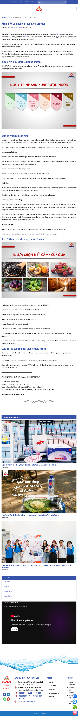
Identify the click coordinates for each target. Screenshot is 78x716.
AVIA (58, 34)
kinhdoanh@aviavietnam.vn (26, 701)
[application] (39, 623)
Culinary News (8, 591)
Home (3, 17)
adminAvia (19, 27)
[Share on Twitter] (33, 401)
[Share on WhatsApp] (26, 401)
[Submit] (65, 2)
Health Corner (8, 596)
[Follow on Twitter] (8, 694)
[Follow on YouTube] (8, 699)
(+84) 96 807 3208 (34, 693)
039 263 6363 (22, 696)
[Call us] (4, 699)
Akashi (24, 37)
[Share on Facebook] (29, 401)
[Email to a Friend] (37, 401)
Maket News (7, 586)
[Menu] (3, 8)
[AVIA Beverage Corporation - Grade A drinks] (39, 8)
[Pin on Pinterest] (41, 401)
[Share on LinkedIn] (44, 401)
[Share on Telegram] (52, 401)
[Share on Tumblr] (48, 401)
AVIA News (7, 581)
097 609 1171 (33, 696)
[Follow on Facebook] (4, 694)
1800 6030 (21, 693)
